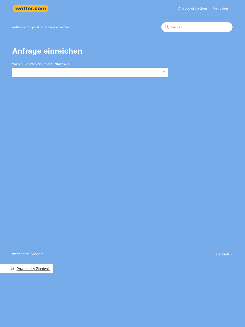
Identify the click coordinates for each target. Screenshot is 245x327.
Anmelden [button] (220, 8)
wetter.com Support (25, 27)
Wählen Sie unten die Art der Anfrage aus (40, 64)
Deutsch (223, 254)
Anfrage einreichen (192, 8)
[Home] (30, 8)
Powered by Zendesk (33, 269)
